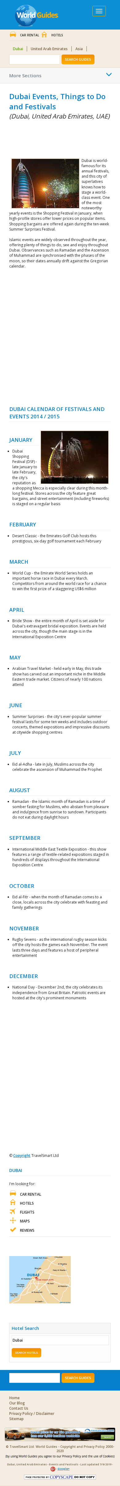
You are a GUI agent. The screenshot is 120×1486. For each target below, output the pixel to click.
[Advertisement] (40, 137)
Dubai (18, 48)
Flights (27, 1212)
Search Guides (78, 59)
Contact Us (18, 1408)
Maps (25, 1221)
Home (14, 1397)
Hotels (57, 35)
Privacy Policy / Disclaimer (31, 1413)
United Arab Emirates (49, 48)
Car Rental (29, 35)
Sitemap (16, 1418)
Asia (79, 48)
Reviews (27, 1230)
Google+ (64, 1469)
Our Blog (17, 1403)
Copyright (21, 1155)
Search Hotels (26, 1353)
